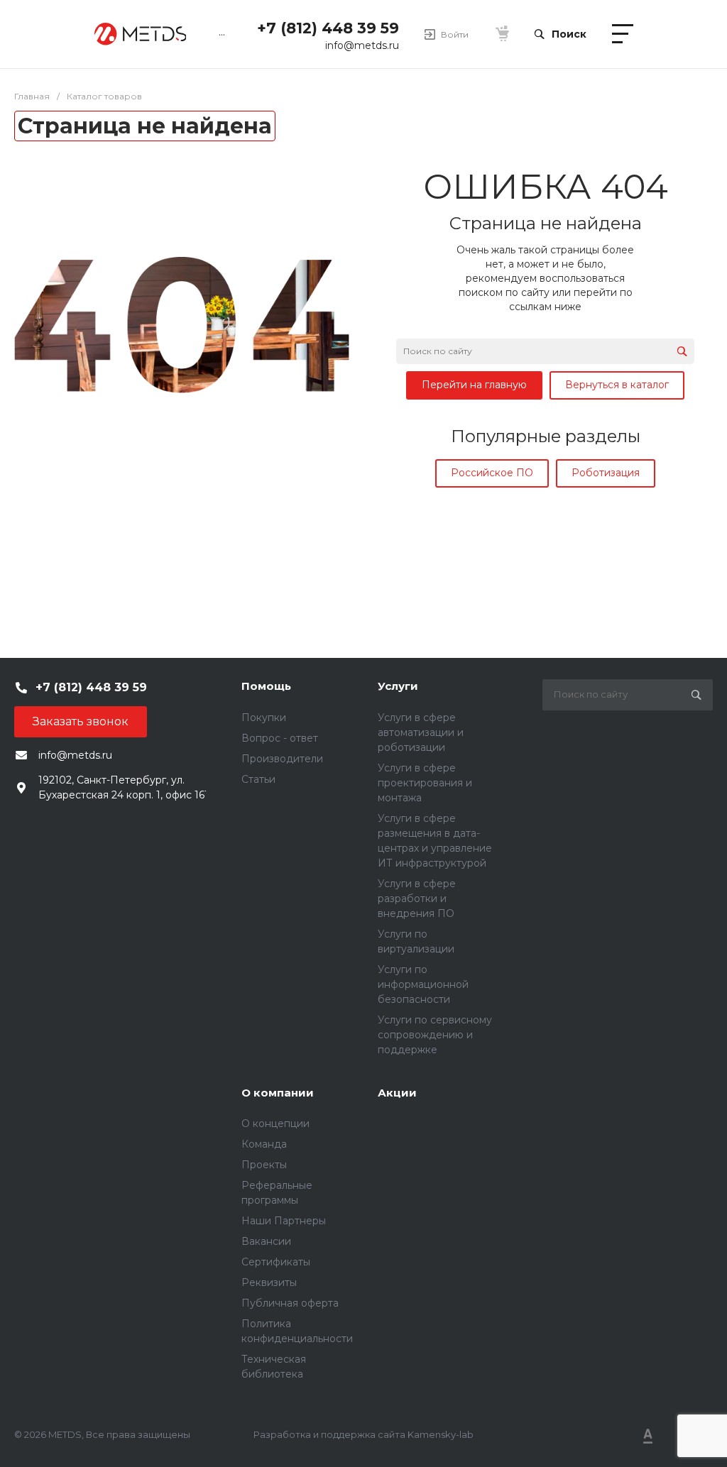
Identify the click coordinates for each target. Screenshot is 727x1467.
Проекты (264, 1164)
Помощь (266, 686)
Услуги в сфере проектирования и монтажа (425, 783)
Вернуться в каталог (617, 384)
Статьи (258, 779)
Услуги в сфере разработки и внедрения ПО (417, 898)
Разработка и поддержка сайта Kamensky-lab (363, 1434)
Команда (264, 1144)
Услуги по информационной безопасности (423, 984)
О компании (277, 1092)
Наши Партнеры (283, 1220)
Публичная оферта (290, 1303)
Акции (397, 1092)
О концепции (275, 1123)
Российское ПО (492, 472)
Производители (282, 758)
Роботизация (606, 472)
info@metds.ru (362, 45)
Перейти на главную (474, 384)
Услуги (398, 686)
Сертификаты (275, 1262)
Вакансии (266, 1241)
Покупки (263, 717)
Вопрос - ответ (279, 738)
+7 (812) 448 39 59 (328, 28)
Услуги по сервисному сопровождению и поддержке (435, 1034)
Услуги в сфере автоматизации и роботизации (421, 732)
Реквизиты (269, 1282)
